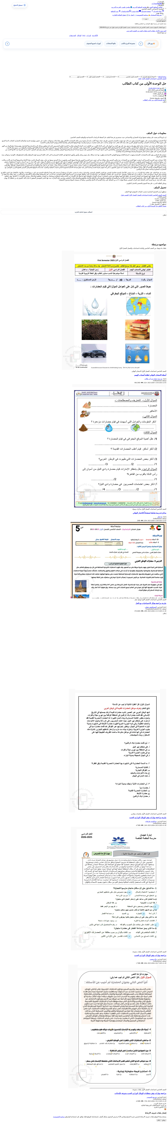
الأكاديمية (95, 35)
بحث (146, 19)
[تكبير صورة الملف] (154, 100)
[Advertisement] (108, 62)
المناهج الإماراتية (161, 21)
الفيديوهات (72, 35)
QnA (83, 35)
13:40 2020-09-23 (154, 88)
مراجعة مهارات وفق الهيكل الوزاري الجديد (150, 955)
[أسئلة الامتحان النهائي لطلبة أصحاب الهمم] (114, 369)
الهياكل (79, 35)
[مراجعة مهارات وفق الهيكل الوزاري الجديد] (118, 950)
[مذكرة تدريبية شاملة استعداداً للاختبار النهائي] (119, 507)
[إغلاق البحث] (143, 19)
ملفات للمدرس (142, 31)
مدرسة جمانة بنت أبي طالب (153, 379)
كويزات (88, 35)
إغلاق (158, 1120)
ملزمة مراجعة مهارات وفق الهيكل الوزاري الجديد (147, 818)
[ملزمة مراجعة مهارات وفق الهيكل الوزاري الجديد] (117, 812)
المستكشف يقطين (151, 607)
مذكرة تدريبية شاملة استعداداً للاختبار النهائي (149, 513)
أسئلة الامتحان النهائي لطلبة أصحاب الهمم (150, 375)
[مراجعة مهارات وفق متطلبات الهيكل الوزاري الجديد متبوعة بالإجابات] (117, 1088)
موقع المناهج (162, 76)
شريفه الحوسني (152, 1097)
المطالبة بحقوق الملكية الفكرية (83, 212)
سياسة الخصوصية (59, 1117)
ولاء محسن (153, 959)
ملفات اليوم (151, 31)
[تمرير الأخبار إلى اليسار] (7, 44)
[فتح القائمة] (165, 8)
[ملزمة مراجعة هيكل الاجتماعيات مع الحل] (118, 598)
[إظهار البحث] (165, 17)
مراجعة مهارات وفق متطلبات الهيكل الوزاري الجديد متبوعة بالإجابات (140, 1093)
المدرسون (162, 31)
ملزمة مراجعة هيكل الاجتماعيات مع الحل (151, 603)
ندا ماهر (159, 517)
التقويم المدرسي (131, 31)
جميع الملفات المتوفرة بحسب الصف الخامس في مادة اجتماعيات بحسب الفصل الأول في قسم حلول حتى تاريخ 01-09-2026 (132, 27)
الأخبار (157, 31)
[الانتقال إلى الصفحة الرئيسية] (161, 3)
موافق (163, 1120)
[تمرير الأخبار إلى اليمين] (141, 44)
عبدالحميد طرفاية (151, 821)
